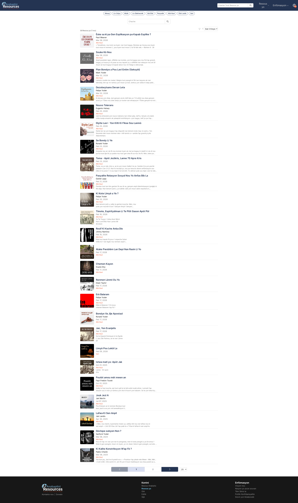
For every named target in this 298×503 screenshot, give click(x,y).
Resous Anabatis (149, 486)
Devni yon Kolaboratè (244, 497)
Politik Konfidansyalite (245, 494)
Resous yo (263, 5)
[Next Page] (169, 469)
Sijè (143, 497)
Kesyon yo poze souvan (245, 488)
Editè (144, 494)
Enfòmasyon (279, 5)
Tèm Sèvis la (240, 491)
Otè (143, 491)
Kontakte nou (48, 494)
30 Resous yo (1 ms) (88, 30)
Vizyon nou (240, 486)
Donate (59, 494)
